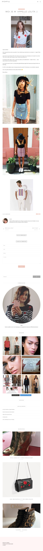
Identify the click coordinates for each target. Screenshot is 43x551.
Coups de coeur (21, 9)
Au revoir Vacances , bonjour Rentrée (8, 409)
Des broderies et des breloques (21, 499)
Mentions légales (6, 542)
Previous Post (9, 228)
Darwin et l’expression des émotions (8, 411)
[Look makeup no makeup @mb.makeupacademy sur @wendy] (31, 345)
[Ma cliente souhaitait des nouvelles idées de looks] (12, 345)
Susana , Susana (21, 529)
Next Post (35, 228)
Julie (10, 219)
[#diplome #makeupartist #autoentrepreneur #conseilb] (31, 365)
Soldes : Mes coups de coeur (7, 414)
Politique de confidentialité (8, 543)
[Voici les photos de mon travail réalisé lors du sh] (12, 365)
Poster (21, 266)
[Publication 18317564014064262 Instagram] (12, 384)
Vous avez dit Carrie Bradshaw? (21, 457)
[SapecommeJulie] (6, 1)
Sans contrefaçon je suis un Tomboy (8, 419)
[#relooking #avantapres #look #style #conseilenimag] (31, 384)
